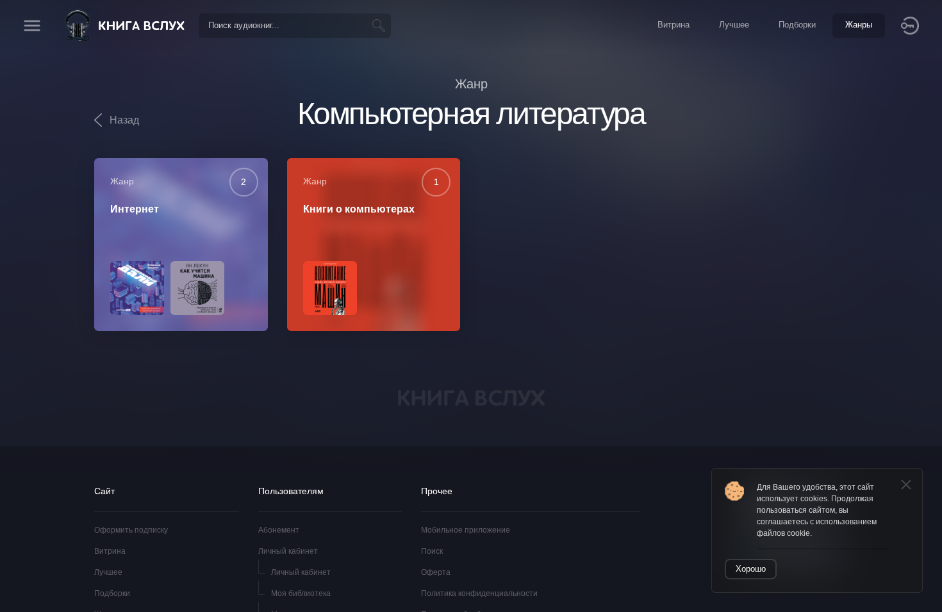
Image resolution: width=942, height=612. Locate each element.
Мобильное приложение (465, 530)
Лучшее (108, 572)
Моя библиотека (301, 593)
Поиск (432, 551)
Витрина (110, 551)
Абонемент (278, 530)
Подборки (112, 593)
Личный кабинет (288, 551)
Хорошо (751, 569)
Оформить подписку (131, 530)
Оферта (435, 572)
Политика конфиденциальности (479, 593)
